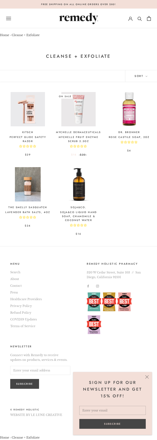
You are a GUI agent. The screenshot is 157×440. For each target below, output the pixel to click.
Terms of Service (22, 326)
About (14, 279)
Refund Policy (20, 312)
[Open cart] (149, 18)
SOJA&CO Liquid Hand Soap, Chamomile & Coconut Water (78, 216)
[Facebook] (88, 286)
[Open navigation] (8, 18)
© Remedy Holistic (24, 409)
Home (4, 35)
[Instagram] (97, 286)
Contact (16, 286)
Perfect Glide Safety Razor (28, 139)
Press (14, 292)
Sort (140, 76)
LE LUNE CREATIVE (46, 415)
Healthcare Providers (26, 299)
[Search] (140, 18)
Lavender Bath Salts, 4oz (27, 212)
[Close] (147, 377)
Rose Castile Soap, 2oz (129, 137)
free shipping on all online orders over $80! (78, 4)
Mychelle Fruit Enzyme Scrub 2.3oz (78, 139)
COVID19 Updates (23, 319)
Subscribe (112, 424)
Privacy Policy (21, 306)
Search (15, 272)
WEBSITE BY (20, 415)
